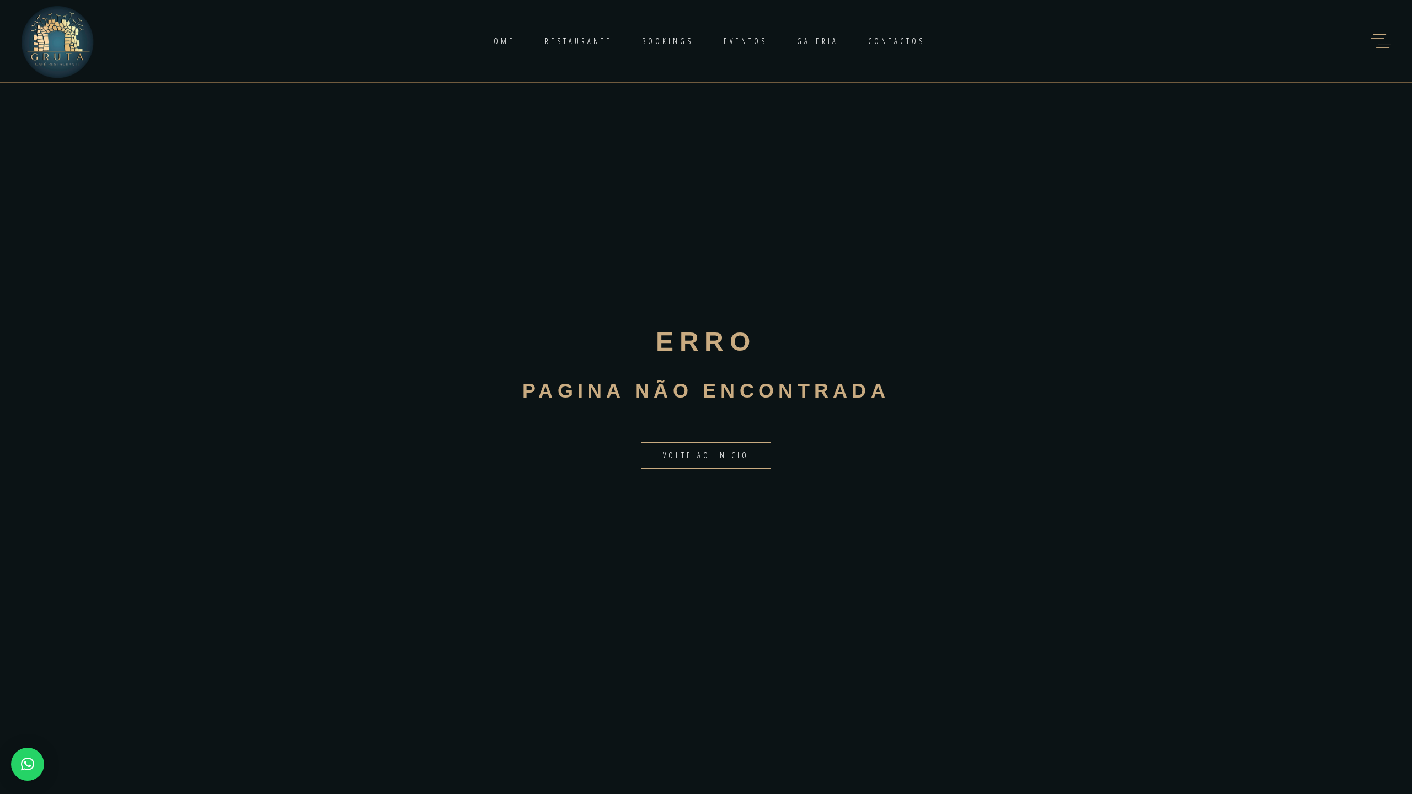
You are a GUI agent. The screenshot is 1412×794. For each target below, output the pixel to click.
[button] (27, 764)
